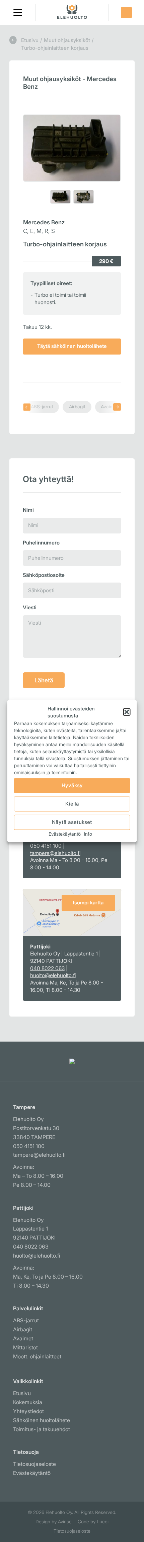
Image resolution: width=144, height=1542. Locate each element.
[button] (17, 12)
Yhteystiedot (28, 1411)
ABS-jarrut (42, 406)
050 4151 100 (46, 846)
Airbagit (77, 406)
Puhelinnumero (41, 542)
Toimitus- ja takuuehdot (41, 1429)
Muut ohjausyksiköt (67, 40)
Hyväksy (72, 785)
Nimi (28, 510)
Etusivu (30, 40)
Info (88, 833)
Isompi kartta (88, 903)
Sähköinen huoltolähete (41, 1420)
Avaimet (109, 406)
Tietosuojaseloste (34, 1464)
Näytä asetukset (72, 822)
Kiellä (72, 804)
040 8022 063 (47, 968)
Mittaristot (25, 1347)
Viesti (30, 607)
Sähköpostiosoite (44, 575)
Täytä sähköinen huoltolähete (72, 346)
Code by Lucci (93, 1521)
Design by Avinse (53, 1521)
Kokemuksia (27, 1402)
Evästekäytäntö (65, 833)
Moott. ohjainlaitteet (37, 1356)
